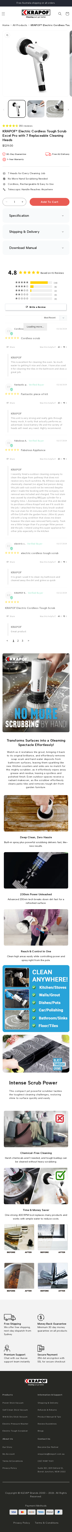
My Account (9, 1454)
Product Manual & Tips (49, 1417)
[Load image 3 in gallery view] (55, 109)
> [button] (28, 641)
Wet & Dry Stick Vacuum (15, 1417)
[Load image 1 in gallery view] (17, 109)
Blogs (41, 1431)
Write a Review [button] (37, 307)
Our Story (7, 1447)
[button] (60, 13)
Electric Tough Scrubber (15, 1431)
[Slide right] (68, 109)
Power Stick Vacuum (13, 1403)
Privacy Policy (10, 1468)
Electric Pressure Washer (15, 1424)
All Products (20, 25)
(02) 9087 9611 (45, 1461)
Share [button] (12, 347)
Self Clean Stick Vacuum (15, 1410)
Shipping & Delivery (48, 1403)
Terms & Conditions (13, 1461)
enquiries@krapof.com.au (51, 1454)
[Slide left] (3, 109)
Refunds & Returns (47, 1410)
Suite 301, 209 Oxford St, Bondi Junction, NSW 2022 (51, 1470)
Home (6, 25)
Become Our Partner (48, 1447)
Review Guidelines (47, 1424)
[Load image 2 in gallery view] (36, 109)
